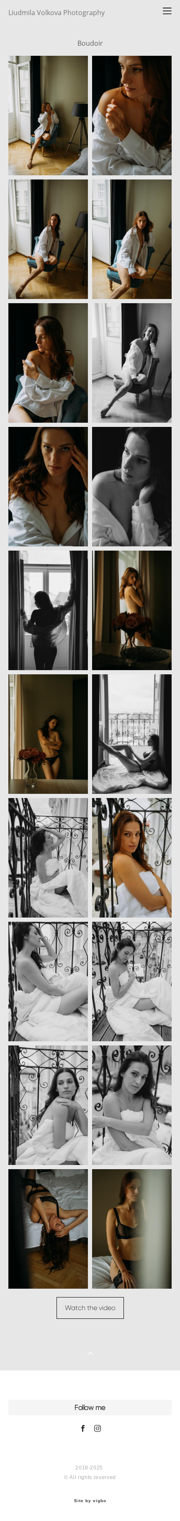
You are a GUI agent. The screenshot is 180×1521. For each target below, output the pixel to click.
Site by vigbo (90, 1501)
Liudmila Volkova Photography (56, 12)
